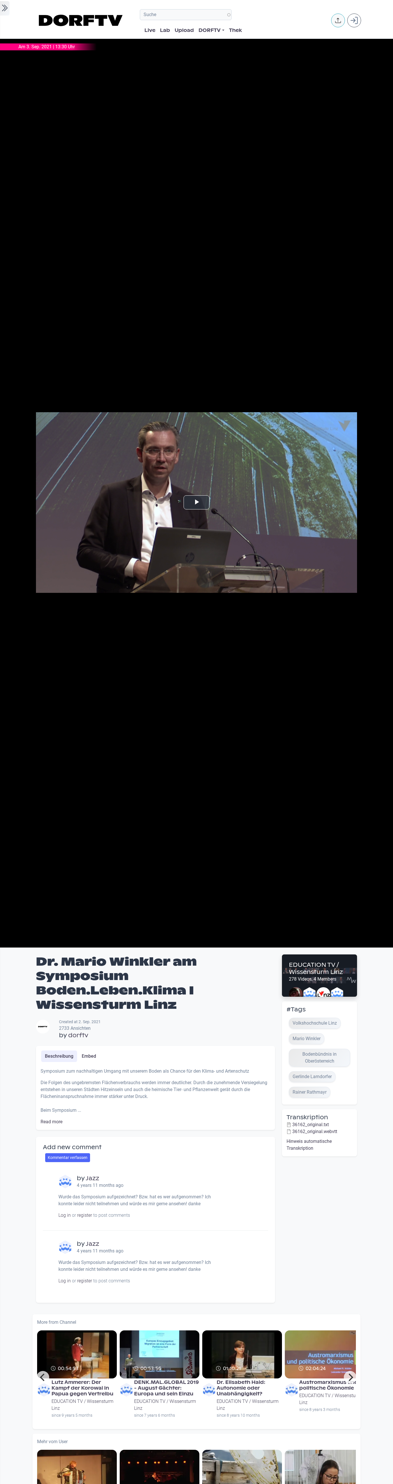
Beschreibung (59, 1056)
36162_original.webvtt (314, 1131)
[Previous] (43, 1377)
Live (149, 30)
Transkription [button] (307, 1117)
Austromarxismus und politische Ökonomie (328, 1385)
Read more (51, 1121)
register (84, 1215)
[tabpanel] (155, 1096)
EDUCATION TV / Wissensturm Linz (316, 968)
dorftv (78, 1035)
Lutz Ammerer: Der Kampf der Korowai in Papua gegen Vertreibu (82, 1388)
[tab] (59, 1056)
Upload (184, 30)
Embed (89, 1056)
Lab (165, 30)
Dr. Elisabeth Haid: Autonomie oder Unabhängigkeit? (241, 1388)
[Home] (81, 20)
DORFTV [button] (210, 30)
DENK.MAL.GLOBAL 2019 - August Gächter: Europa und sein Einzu (166, 1388)
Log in (64, 1215)
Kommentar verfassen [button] (67, 1157)
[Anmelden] (354, 20)
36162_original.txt (310, 1124)
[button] (338, 20)
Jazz (92, 1178)
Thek (235, 30)
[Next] (350, 1377)
